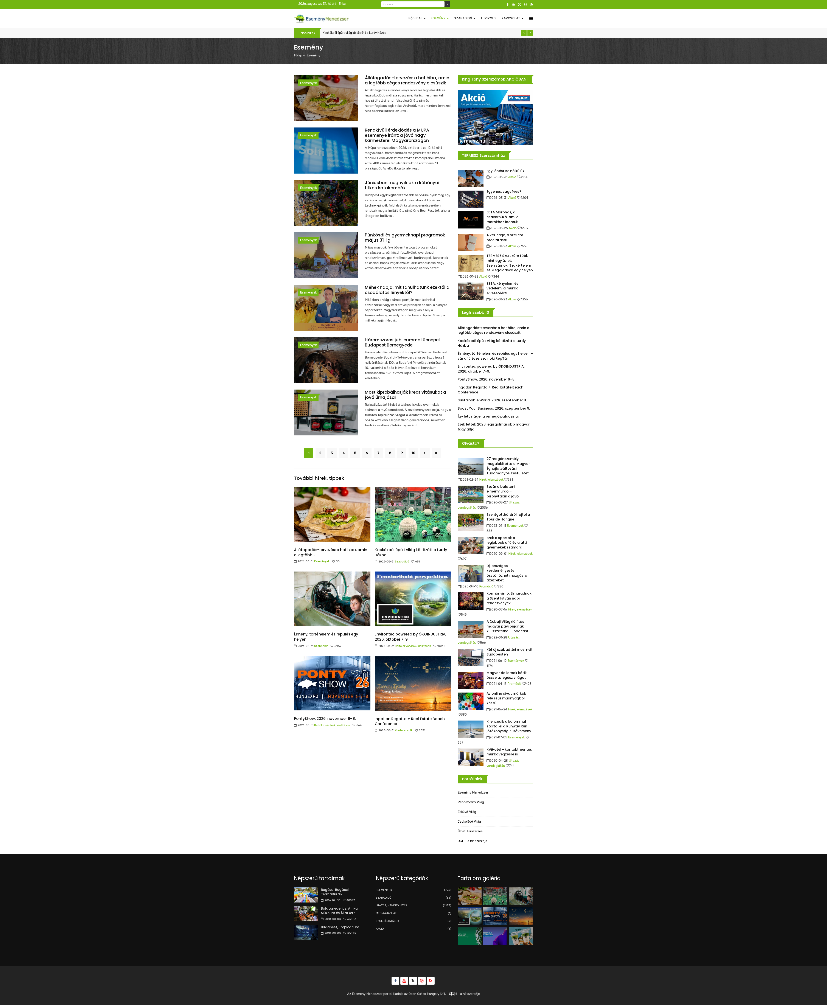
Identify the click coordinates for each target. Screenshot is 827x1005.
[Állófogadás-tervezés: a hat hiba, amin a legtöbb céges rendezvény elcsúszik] (470, 896)
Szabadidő (463, 18)
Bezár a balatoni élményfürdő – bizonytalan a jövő (503, 491)
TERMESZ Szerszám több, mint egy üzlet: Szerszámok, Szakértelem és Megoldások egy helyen (510, 263)
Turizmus (488, 18)
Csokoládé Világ (469, 821)
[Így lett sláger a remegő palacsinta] (521, 936)
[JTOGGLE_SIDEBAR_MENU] (531, 18)
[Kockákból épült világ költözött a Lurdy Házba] (495, 896)
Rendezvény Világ (471, 802)
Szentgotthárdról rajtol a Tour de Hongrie (508, 517)
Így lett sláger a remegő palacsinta (488, 416)
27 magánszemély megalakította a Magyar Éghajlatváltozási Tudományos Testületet (508, 466)
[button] (524, 33)
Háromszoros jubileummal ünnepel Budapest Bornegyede (402, 342)
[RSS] (531, 4)
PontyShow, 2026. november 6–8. (325, 718)
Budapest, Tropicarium (340, 927)
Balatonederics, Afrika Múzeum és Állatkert (339, 910)
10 (413, 453)
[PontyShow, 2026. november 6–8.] (495, 916)
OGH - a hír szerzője (472, 841)
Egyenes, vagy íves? (504, 191)
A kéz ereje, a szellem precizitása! (505, 237)
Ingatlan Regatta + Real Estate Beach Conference (410, 721)
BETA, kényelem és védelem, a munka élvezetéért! (503, 288)
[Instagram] (525, 4)
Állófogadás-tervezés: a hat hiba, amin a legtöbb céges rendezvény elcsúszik (407, 80)
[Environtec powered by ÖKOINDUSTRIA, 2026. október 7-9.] (470, 916)
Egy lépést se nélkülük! (506, 170)
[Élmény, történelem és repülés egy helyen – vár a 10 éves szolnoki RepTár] (521, 896)
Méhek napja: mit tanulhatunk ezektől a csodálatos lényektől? (407, 289)
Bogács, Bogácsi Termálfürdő (335, 891)
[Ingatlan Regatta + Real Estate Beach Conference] (521, 916)
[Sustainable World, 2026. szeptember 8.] (470, 936)
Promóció (486, 586)
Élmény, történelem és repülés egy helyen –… (326, 637)
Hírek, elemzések (491, 480)
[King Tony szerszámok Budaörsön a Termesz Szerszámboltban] (495, 117)
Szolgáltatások (413, 921)
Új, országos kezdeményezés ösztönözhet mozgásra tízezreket (507, 573)
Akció (512, 177)
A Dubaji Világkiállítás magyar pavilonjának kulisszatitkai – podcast (508, 626)
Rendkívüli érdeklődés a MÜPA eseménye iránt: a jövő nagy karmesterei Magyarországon (397, 135)
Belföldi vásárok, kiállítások (413, 646)
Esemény (438, 18)
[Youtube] (513, 4)
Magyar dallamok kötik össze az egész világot (507, 675)
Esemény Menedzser (473, 792)
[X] (519, 4)
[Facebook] (508, 4)
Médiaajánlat (413, 913)
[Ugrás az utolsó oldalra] (436, 453)
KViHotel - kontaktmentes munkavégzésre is (509, 752)
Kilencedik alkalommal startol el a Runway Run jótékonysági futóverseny (509, 726)
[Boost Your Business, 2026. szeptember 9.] (495, 936)
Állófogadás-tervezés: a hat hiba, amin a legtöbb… (330, 552)
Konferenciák (404, 730)
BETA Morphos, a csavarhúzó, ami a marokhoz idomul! (503, 217)
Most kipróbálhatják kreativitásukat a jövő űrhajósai (405, 394)
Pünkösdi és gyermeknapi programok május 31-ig (405, 237)
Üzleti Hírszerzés (470, 831)
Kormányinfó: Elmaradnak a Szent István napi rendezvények (509, 598)
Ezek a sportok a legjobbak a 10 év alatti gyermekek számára (507, 542)
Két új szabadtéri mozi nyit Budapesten (510, 652)
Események (308, 83)
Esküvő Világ (467, 812)
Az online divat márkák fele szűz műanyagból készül (506, 698)
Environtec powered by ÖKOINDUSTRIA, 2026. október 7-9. (410, 637)
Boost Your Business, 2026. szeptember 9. (494, 408)
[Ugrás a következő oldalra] (425, 453)
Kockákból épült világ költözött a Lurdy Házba (411, 552)
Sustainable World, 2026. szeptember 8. (492, 400)
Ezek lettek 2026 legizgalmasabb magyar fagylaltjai (494, 427)
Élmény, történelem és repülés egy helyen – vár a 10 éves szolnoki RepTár (373, 33)
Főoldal (416, 18)
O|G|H (453, 994)
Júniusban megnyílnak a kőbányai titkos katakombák (402, 185)
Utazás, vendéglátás (413, 905)
